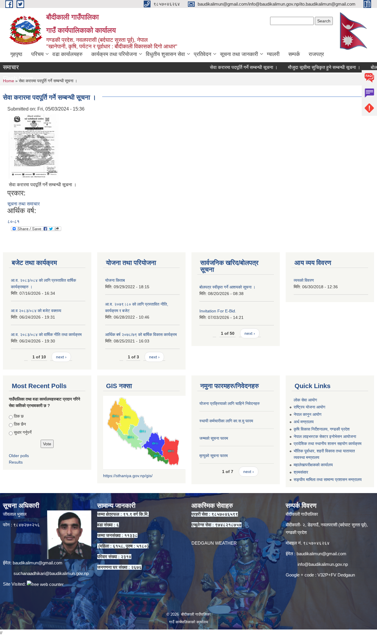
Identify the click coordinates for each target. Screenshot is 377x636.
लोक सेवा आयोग (305, 400)
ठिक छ (19, 416)
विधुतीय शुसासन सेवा (165, 54)
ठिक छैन (20, 424)
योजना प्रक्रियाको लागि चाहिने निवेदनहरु (229, 403)
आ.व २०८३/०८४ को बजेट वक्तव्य (36, 310)
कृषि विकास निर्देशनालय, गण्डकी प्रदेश (322, 429)
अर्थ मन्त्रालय (304, 421)
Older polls (19, 455)
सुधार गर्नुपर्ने (23, 432)
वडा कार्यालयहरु (67, 54)
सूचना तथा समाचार (23, 203)
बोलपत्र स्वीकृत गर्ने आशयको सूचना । (227, 287)
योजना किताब (115, 280)
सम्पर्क (294, 54)
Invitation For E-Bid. (217, 311)
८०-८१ (13, 221)
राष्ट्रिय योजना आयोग (309, 407)
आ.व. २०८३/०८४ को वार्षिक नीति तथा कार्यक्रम (46, 334)
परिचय (37, 54)
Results (16, 462)
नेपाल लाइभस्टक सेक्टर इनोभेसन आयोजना (325, 436)
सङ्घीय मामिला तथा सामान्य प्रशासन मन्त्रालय (328, 479)
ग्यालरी (273, 54)
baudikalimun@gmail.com (37, 562)
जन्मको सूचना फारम (213, 438)
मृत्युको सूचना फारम (213, 455)
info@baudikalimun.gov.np (322, 564)
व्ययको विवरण (304, 280)
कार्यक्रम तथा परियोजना (114, 54)
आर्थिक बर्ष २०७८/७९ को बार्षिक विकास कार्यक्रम (141, 334)
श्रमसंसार (301, 472)
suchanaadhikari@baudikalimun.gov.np (51, 573)
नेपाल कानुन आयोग (307, 414)
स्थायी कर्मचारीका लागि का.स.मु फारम (226, 420)
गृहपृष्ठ (16, 54)
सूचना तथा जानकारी (239, 54)
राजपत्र (316, 54)
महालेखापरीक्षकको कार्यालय (313, 464)
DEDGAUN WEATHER (214, 543)
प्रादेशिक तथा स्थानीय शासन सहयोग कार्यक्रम (327, 443)
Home (8, 80)
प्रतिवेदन (202, 54)
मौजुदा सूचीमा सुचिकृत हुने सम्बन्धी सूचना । (309, 67)
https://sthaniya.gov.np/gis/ (128, 475)
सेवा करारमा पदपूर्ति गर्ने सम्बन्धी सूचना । (229, 67)
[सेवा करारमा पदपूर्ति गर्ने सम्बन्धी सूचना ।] (34, 145)
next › (61, 357)
